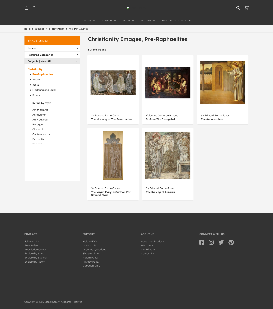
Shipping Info (91, 253)
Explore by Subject (35, 257)
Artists (32, 48)
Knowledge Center (35, 249)
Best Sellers (31, 245)
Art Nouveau (40, 119)
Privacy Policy (91, 261)
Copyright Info (91, 265)
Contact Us (89, 245)
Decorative (39, 139)
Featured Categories (40, 54)
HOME (27, 29)
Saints (36, 95)
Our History (148, 249)
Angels (36, 79)
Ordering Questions (94, 249)
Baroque (37, 124)
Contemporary (41, 134)
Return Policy (90, 257)
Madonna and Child (44, 89)
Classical (37, 129)
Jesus (35, 84)
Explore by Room (34, 261)
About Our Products (153, 241)
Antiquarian (39, 114)
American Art (40, 109)
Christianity (35, 69)
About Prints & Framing (176, 20)
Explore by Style (34, 253)
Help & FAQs (90, 241)
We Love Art (148, 245)
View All (46, 61)
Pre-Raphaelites (42, 74)
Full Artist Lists (33, 241)
